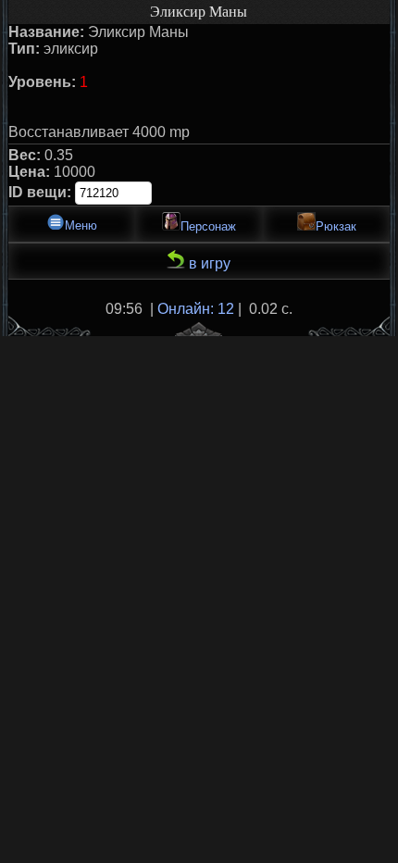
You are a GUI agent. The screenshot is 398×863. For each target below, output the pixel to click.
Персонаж (208, 226)
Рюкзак (336, 226)
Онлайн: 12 (195, 309)
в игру (207, 263)
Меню (81, 225)
